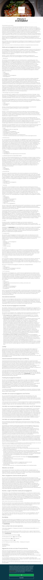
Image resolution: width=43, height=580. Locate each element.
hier (19, 534)
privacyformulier (27, 373)
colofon (32, 2)
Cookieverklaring (11, 227)
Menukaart (12, 2)
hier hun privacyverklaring (33, 456)
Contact (27, 2)
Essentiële (22, 577)
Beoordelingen (20, 2)
